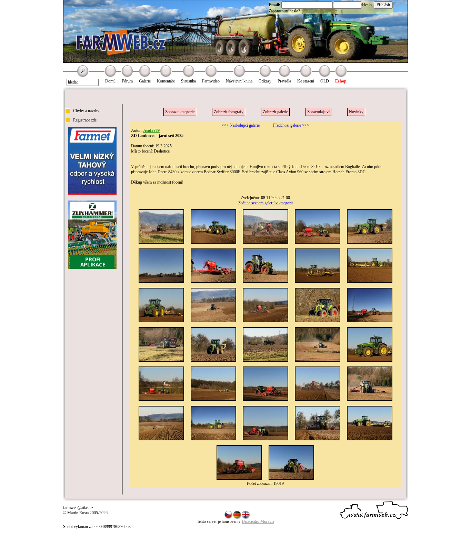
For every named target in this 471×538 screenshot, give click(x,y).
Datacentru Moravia (258, 521)
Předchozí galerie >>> (290, 125)
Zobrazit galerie (275, 111)
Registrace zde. (85, 120)
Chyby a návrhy (86, 110)
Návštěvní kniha (239, 81)
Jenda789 (151, 130)
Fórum (127, 81)
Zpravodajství (318, 111)
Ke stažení (305, 81)
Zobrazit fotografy (228, 111)
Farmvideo (211, 81)
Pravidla (284, 81)
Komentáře (166, 81)
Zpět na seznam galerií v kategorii (265, 202)
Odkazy (265, 81)
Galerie (145, 81)
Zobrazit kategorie (179, 111)
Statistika (188, 81)
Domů (110, 81)
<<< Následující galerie (241, 125)
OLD (324, 81)
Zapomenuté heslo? (284, 11)
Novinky (356, 111)
